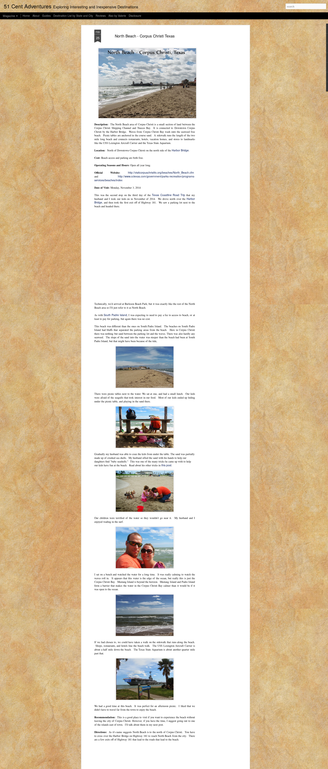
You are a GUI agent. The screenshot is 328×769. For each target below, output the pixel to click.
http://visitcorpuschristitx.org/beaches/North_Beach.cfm (161, 172)
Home (26, 15)
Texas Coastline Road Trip (168, 195)
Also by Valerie (117, 15)
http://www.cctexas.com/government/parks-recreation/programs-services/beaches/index (144, 178)
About (35, 15)
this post (166, 465)
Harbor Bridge (180, 150)
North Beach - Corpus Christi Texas (145, 36)
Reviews (101, 15)
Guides (46, 15)
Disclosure (135, 15)
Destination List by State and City (73, 15)
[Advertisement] (216, 90)
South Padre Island (115, 315)
